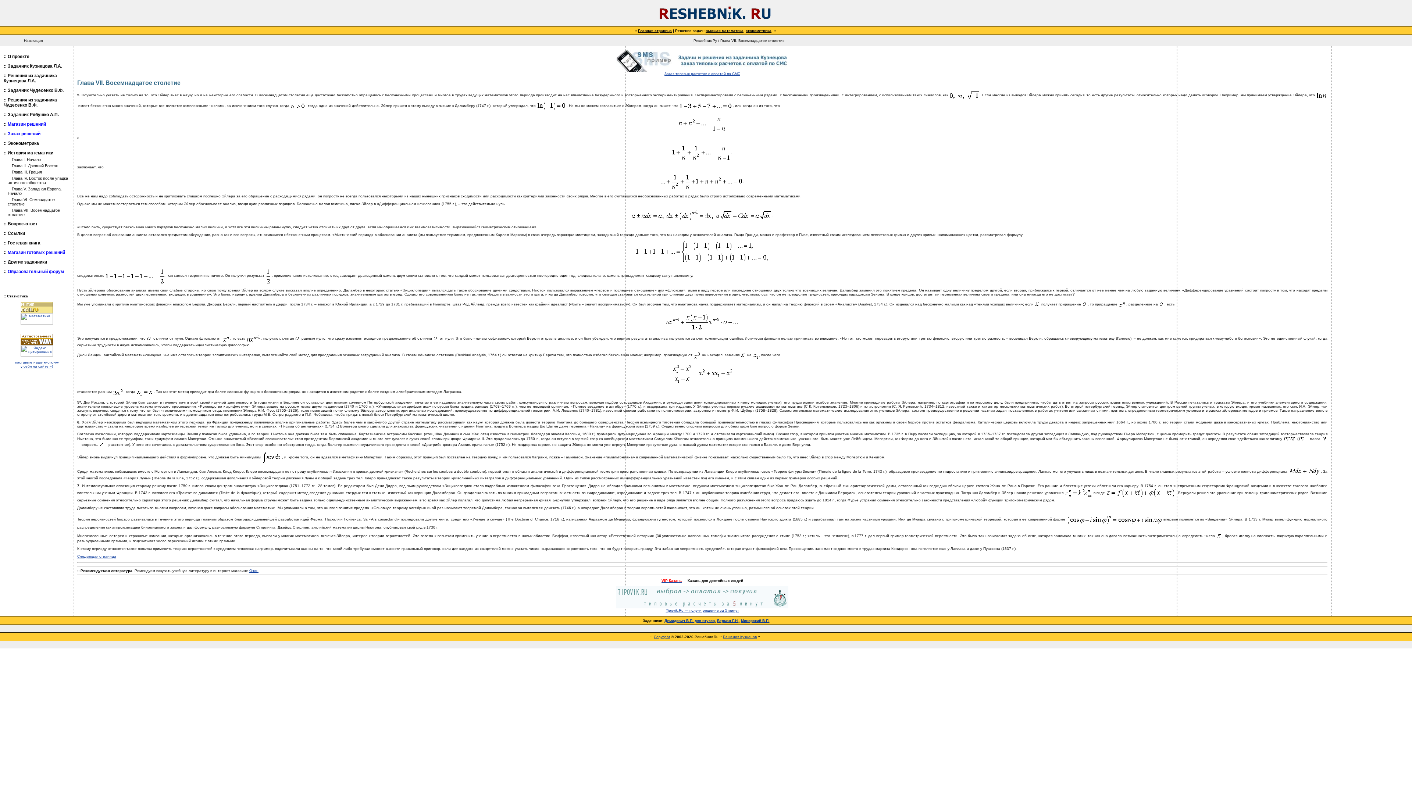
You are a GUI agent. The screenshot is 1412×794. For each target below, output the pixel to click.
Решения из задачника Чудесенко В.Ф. (30, 102)
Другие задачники (27, 262)
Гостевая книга (24, 243)
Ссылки (16, 233)
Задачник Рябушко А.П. (33, 114)
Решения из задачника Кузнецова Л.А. (30, 78)
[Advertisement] (1371, 160)
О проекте (18, 56)
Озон (253, 571)
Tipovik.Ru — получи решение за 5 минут (702, 610)
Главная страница (655, 31)
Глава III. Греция (27, 172)
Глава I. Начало (26, 159)
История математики (30, 152)
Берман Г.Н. (728, 621)
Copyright (662, 637)
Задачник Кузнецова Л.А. (35, 66)
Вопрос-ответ (23, 223)
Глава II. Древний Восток (35, 166)
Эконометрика (23, 143)
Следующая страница (96, 556)
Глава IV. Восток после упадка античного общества (38, 180)
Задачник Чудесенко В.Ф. (36, 90)
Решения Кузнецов (740, 637)
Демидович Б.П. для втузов (689, 621)
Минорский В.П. (755, 621)
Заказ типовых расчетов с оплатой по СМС (702, 74)
